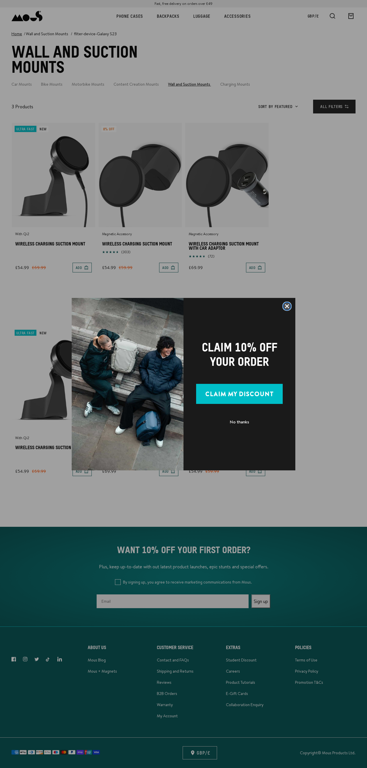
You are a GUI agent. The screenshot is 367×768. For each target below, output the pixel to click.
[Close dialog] (287, 306)
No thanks (239, 422)
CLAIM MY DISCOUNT (239, 394)
